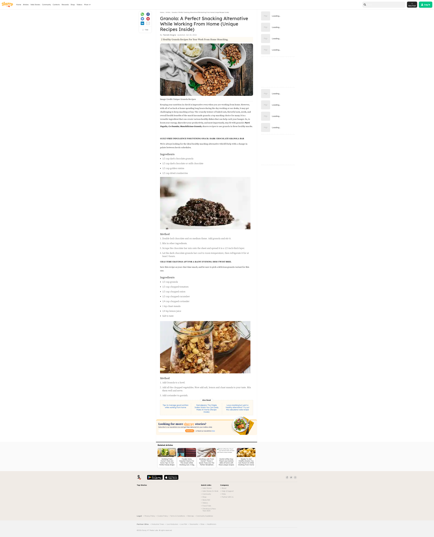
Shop (73, 5)
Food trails (206, 506)
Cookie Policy (162, 516)
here (213, 431)
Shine (202, 524)
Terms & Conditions (177, 516)
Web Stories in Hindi (210, 491)
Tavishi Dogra (169, 35)
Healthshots (211, 524)
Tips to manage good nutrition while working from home (175, 406)
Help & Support (228, 491)
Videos (79, 5)
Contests (56, 5)
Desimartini (194, 524)
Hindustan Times (157, 524)
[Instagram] (295, 477)
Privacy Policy (149, 516)
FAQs (224, 494)
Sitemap (190, 516)
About (224, 488)
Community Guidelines (204, 516)
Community (46, 5)
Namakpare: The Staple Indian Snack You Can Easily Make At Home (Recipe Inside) (206, 408)
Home (18, 5)
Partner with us (228, 497)
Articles (26, 5)
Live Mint (183, 524)
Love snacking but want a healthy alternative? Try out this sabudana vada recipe (237, 407)
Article (168, 12)
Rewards (65, 5)
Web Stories (35, 5)
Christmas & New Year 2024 (209, 510)
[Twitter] (291, 477)
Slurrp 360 (206, 500)
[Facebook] (287, 477)
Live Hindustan (172, 524)
